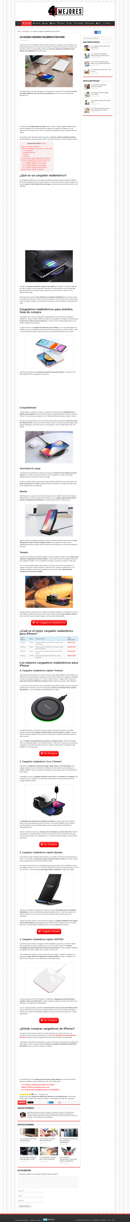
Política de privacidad (21, 1220)
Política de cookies (35, 1220)
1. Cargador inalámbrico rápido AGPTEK (34, 167)
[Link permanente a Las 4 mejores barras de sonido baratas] (29, 1132)
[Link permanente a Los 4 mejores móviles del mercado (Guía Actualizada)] (69, 1132)
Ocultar (43, 143)
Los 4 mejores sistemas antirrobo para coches (28, 1158)
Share (51, 1102)
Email (19, 1196)
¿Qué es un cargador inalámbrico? (30, 146)
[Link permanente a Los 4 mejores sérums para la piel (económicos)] (87, 48)
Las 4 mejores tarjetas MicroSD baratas (47, 1140)
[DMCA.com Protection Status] (49, 1220)
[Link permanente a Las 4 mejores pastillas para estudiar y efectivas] (87, 86)
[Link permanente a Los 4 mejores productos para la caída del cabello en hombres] (87, 110)
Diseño (25, 154)
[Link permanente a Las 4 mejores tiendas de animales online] (87, 102)
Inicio (19, 23)
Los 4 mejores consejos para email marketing (48, 1158)
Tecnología (25, 31)
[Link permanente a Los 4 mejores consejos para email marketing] (49, 1151)
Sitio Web (21, 1200)
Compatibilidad (27, 150)
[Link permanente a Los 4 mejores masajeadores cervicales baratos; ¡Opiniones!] (69, 1151)
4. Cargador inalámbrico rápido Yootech (34, 162)
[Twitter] (99, 32)
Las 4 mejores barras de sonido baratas (28, 1140)
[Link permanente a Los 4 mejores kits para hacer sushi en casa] (87, 71)
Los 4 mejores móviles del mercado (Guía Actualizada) (69, 1140)
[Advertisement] (49, 111)
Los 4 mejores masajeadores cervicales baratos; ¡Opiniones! (68, 1159)
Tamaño (25, 156)
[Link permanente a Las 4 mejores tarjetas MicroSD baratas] (49, 1132)
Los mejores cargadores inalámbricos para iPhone (35, 160)
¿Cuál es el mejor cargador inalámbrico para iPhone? (36, 158)
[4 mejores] (65, 16)
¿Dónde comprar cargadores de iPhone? (32, 169)
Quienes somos (85, 1220)
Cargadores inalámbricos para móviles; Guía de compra (37, 148)
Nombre (20, 1191)
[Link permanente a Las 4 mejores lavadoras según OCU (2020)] (87, 94)
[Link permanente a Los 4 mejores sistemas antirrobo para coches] (29, 1151)
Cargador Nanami (51, 931)
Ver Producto (50, 753)
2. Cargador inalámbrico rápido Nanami (34, 165)
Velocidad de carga (28, 152)
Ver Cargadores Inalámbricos (51, 622)
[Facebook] (96, 32)
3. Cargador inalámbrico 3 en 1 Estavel (34, 164)
